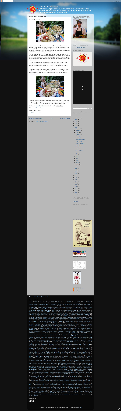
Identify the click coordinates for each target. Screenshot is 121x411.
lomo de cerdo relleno (55, 347)
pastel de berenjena (32, 363)
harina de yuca (77, 340)
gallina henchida (51, 337)
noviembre (78, 130)
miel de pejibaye (71, 353)
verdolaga (76, 391)
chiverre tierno (43, 321)
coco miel (66, 322)
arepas (77, 303)
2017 (76, 175)
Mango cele (42, 349)
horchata (50, 343)
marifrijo (68, 351)
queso (70, 375)
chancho (53, 317)
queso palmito (48, 376)
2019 (76, 171)
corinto (77, 324)
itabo (62, 344)
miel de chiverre (79, 352)
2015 (76, 179)
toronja (38, 388)
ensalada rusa (53, 331)
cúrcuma (76, 326)
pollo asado (46, 372)
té (45, 387)
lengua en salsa (81, 345)
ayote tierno (51, 308)
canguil (37, 314)
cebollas (61, 315)
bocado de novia (69, 310)
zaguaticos (56, 394)
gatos (81, 337)
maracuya (45, 351)
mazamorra (36, 352)
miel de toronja (78, 353)
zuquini (35, 395)
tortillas (77, 390)
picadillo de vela (79, 367)
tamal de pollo (86, 384)
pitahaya (88, 369)
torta (61, 388)
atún (36, 308)
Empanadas (32, 329)
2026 (76, 119)
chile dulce (35, 319)
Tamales (43, 386)
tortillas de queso (84, 390)
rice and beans (79, 377)
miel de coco (85, 352)
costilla (86, 324)
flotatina (30, 334)
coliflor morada (50, 324)
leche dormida (63, 345)
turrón (46, 391)
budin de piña (74, 311)
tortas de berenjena (57, 390)
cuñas (68, 326)
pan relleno (32, 360)
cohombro (87, 322)
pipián (84, 369)
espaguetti (81, 331)
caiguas (43, 313)
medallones (42, 352)
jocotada (84, 344)
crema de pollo (55, 325)
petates (74, 366)
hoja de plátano (54, 341)
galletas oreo (38, 337)
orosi (74, 356)
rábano (59, 376)
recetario (30, 377)
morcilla (47, 355)
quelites (60, 373)
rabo (67, 376)
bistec (53, 310)
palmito (31, 357)
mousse (64, 355)
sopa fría (72, 383)
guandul (66, 338)
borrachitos (88, 310)
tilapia (52, 387)
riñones (84, 377)
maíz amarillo (41, 348)
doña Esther (47, 328)
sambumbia (80, 380)
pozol (30, 373)
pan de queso (48, 359)
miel (62, 352)
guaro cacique (76, 338)
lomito (49, 347)
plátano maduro (69, 370)
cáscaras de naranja (47, 315)
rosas (49, 379)
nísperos (47, 356)
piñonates (70, 369)
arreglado (31, 304)
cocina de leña (45, 322)
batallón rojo (90, 308)
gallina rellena (57, 337)
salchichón (89, 379)
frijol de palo (58, 334)
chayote (69, 317)
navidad (41, 356)
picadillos (32, 369)
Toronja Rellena (52, 388)
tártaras (38, 387)
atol (31, 308)
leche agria (51, 345)
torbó (34, 388)
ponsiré (72, 372)
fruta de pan (66, 335)
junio (77, 156)
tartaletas (34, 387)
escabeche (73, 331)
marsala (83, 351)
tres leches (37, 391)
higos (48, 341)
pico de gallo (46, 369)
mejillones (48, 352)
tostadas (90, 390)
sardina (30, 381)
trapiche (32, 391)
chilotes (80, 319)
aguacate (52, 301)
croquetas (77, 325)
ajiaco (63, 301)
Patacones (67, 364)
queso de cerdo (33, 376)
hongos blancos (38, 343)
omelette (66, 356)
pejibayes (89, 364)
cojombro (31, 324)
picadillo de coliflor (41, 367)
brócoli (30, 311)
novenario (52, 356)
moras (43, 355)
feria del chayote (64, 332)
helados (90, 340)
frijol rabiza (64, 334)
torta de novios (33, 390)
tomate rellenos (76, 387)
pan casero (53, 357)
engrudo (74, 329)
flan (69, 332)
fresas (39, 334)
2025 (76, 121)
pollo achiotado (34, 372)
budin (43, 311)
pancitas (44, 360)
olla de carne (61, 356)
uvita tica (58, 391)
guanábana (61, 338)
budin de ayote (60, 311)
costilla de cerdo (37, 325)
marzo (77, 162)
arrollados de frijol (42, 304)
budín (48, 311)
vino (57, 392)
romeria (32, 379)
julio (77, 154)
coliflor (44, 324)
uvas (54, 391)
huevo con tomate (68, 343)
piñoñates (76, 369)
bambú (65, 308)
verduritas (86, 391)
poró (77, 372)
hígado (44, 341)
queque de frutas (82, 373)
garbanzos (74, 337)
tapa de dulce (83, 386)
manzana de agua (78, 349)
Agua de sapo (46, 301)
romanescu (90, 377)
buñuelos (80, 311)
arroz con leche (55, 305)
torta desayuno (45, 390)
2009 (76, 190)
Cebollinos (66, 315)
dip (88, 326)
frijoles (69, 334)
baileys (61, 308)
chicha (45, 318)
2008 (76, 192)
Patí (75, 364)
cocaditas (31, 322)
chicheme (77, 318)
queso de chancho (40, 376)
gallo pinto (63, 337)
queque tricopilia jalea (58, 375)
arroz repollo (75, 307)
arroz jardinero (68, 307)
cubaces (45, 326)
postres (87, 372)
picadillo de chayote (32, 367)
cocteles (76, 322)
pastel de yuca (82, 363)
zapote (76, 394)
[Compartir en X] (59, 106)
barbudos (84, 308)
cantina (41, 314)
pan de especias (82, 357)
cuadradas (88, 325)
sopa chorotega (71, 381)
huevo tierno (80, 343)
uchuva (50, 391)
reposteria (55, 377)
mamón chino (87, 348)
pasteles (30, 364)
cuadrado (31, 326)
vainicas (63, 391)
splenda (39, 384)
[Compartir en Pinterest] (62, 106)
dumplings (60, 328)
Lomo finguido (63, 347)
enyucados (68, 331)
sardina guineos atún (36, 381)
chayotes (83, 317)
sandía (85, 380)
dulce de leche (54, 328)
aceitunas (31, 301)
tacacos (55, 384)
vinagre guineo (45, 392)
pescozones (60, 366)
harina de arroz (62, 340)
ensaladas (60, 331)
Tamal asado (64, 384)
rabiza (64, 376)
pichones (41, 369)
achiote (35, 301)
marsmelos (88, 351)
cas (37, 315)
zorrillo (89, 394)
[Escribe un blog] (58, 106)
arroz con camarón (77, 304)
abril (77, 160)
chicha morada (50, 318)
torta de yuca (39, 390)
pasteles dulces (52, 364)
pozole (34, 373)
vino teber (61, 392)
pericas (49, 366)
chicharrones (71, 318)
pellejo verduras (79, 150)
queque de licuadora (34, 375)
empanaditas (69, 329)
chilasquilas (87, 318)
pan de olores (40, 359)
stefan (43, 384)
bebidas (33, 310)
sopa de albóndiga (78, 381)
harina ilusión (84, 340)
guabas (51, 338)
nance (77, 355)
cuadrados (36, 326)
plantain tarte (49, 370)
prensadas (39, 373)
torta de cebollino (73, 388)
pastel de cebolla (40, 363)
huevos (85, 343)
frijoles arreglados (77, 334)
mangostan (48, 349)
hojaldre (60, 341)
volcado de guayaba (70, 392)
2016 (76, 177)
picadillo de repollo (64, 367)
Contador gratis (75, 201)
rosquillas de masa (71, 379)
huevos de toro (37, 344)
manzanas (39, 351)
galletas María (31, 337)
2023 (76, 125)
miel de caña (73, 352)
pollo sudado (58, 372)
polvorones (64, 372)
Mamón (82, 348)
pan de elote (74, 357)
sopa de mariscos (44, 383)
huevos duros (44, 344)
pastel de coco (47, 363)
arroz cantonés (54, 304)
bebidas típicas (40, 310)
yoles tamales (88, 392)
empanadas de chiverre (52, 329)
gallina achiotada (44, 337)
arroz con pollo (34, 307)
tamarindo (78, 386)
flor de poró (83, 332)
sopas (30, 384)
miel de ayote (66, 352)
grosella (47, 338)
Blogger (80, 407)
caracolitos (51, 314)
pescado (54, 366)
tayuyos (42, 387)
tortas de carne (64, 390)
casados (41, 315)
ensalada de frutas (37, 331)
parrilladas (57, 361)
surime (47, 384)
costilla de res (44, 325)
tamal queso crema (36, 386)
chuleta (72, 321)
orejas (71, 356)
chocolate (49, 321)
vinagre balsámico (38, 392)
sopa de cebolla (86, 381)
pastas (71, 361)
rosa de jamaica (44, 379)
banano (72, 308)
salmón (32, 380)
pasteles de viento (45, 364)
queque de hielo (89, 373)
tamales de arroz (50, 386)
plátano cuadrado (61, 370)
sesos (49, 381)
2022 (76, 127)
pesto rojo (66, 366)
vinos (65, 392)
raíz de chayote (73, 376)
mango (36, 349)
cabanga (89, 311)
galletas (79, 335)
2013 (76, 183)
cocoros (71, 322)
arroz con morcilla (73, 305)
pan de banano (61, 357)
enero (77, 165)
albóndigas (68, 301)
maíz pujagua (66, 348)
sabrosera (78, 379)
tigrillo (48, 387)
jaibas (70, 344)
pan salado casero (39, 360)
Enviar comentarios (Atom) (41, 121)
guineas (38, 340)
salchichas (83, 379)
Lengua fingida (87, 345)
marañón (56, 351)
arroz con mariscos (64, 305)
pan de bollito (68, 357)
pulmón (52, 373)
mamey (78, 348)
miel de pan (58, 353)
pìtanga (36, 370)
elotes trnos (83, 328)
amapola (51, 303)
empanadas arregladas (42, 329)
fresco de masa (52, 334)
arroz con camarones (86, 304)
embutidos (88, 328)
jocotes (88, 344)
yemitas (77, 392)
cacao (30, 313)
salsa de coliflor (66, 380)
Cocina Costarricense (80, 47)
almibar (88, 301)
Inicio (51, 118)
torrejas (57, 388)
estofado (47, 332)
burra (85, 311)
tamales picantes (65, 386)
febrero (77, 164)
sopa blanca (65, 381)
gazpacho (85, 337)
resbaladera (60, 377)
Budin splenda (54, 311)
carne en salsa (72, 314)
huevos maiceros (51, 344)
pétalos (70, 366)
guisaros (48, 340)
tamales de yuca (58, 386)
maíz (35, 348)
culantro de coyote (62, 326)
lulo (75, 347)
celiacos (80, 315)
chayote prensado (77, 317)
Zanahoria (66, 394)
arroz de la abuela (79, 147)
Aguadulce (58, 301)
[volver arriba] (119, 409)
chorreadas (67, 321)
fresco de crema (45, 334)
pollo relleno (52, 372)
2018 (76, 173)
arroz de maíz (55, 307)
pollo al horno (40, 372)
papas (63, 360)
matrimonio (31, 352)
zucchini (30, 395)
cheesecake (35, 318)
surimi (51, 384)
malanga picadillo (79, 143)
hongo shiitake (88, 341)
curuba (80, 326)
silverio (53, 381)
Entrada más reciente (35, 118)
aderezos (40, 301)
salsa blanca (48, 380)
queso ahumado (75, 375)
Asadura (90, 307)
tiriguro (55, 387)
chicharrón (56, 318)
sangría (89, 380)
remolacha (36, 377)
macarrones (88, 347)
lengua (68, 345)
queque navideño (51, 375)
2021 (76, 168)
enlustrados (80, 329)
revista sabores (72, 377)
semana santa (44, 381)
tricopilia (42, 391)
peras (46, 366)
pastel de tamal (68, 363)
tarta (30, 387)
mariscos (78, 351)
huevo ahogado (61, 343)
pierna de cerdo (59, 369)
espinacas (31, 332)
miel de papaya (64, 353)
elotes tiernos (76, 328)
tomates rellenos (87, 387)
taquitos (89, 386)
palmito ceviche (37, 357)
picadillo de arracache (86, 366)
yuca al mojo (36, 394)
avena (41, 308)
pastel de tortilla (74, 363)
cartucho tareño (32, 315)
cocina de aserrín (37, 322)
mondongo (40, 107)
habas (57, 340)
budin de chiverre (68, 311)
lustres (78, 347)
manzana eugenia (86, 349)
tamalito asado (71, 386)
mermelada (56, 352)
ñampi (56, 356)
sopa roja (88, 383)
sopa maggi (78, 383)
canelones (31, 314)
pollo (90, 370)
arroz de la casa (49, 307)
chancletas (59, 317)
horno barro (55, 343)
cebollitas (72, 315)
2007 (76, 194)
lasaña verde (42, 345)
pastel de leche (54, 363)
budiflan (39, 311)
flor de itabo (75, 332)
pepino (41, 366)
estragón (51, 332)
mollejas (31, 355)
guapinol (70, 338)
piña (65, 369)
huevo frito (75, 343)
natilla (36, 356)
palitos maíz (83, 356)
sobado (57, 381)
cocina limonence (54, 322)
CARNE (66, 314)
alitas (79, 301)
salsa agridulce (41, 380)
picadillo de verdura (87, 367)
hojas (64, 341)
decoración (85, 326)
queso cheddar (83, 375)
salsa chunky (54, 380)
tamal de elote (71, 384)
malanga (73, 348)
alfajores (75, 301)
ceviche (35, 107)
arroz (47, 304)
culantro (55, 326)
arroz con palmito (81, 305)
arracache (83, 303)
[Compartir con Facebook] (60, 106)
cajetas (54, 313)
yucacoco (42, 394)
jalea (80, 344)
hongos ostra (45, 343)
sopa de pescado (59, 383)
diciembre (78, 128)
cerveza (32, 317)
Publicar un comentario (36, 112)
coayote (84, 321)
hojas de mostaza (69, 341)
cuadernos (83, 325)
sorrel (36, 384)
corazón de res (71, 324)
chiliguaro (75, 319)
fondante (34, 334)
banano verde (78, 308)
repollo (43, 377)
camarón (66, 313)
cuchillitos (50, 326)
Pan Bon (48, 357)
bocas (74, 310)
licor (36, 347)
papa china (58, 360)
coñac (65, 324)
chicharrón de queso (63, 318)
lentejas (31, 347)
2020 (76, 170)
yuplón (51, 394)
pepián (38, 366)
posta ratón (82, 372)
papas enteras (76, 360)
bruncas (35, 311)
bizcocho (58, 310)
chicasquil (40, 318)
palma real (88, 356)
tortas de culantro (72, 390)
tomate (64, 387)
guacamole (56, 338)
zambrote (61, 394)
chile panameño (48, 319)
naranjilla (31, 356)
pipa (80, 369)
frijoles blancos (84, 334)
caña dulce (46, 314)
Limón (45, 347)
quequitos (66, 375)
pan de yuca (61, 359)
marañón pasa (62, 351)
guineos (43, 340)
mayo (77, 158)
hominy (83, 341)
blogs (64, 310)
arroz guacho (62, 307)
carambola (57, 314)
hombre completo (77, 341)
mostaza (52, 355)
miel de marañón (51, 353)
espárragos (88, 331)
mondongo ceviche (79, 148)
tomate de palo (70, 387)
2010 (76, 188)
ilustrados (57, 344)
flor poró (89, 332)
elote (71, 328)
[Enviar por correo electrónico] (56, 106)
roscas (53, 379)
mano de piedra (65, 349)
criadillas (72, 325)
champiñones (45, 317)
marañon (50, 351)
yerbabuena (82, 392)
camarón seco (75, 313)
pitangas (39, 370)
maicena (31, 348)
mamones (31, 349)
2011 (76, 186)
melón (52, 352)
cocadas (88, 321)
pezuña (79, 366)
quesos (54, 376)
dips (36, 328)
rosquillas (64, 379)
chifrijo (82, 318)
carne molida (87, 314)
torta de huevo (80, 388)
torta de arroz (66, 388)
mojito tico (88, 353)
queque (66, 373)
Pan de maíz (89, 357)
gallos (69, 337)
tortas (51, 390)
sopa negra (83, 383)
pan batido (43, 357)
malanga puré (78, 141)
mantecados (71, 349)
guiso (53, 340)
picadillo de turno (72, 367)
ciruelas (80, 321)
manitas (60, 349)
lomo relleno (70, 347)
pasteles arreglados (37, 364)
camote (88, 313)
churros (76, 321)
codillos (82, 322)
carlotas (61, 314)
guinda (34, 340)
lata (46, 345)
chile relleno (56, 319)
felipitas (59, 332)
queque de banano (74, 373)
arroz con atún (60, 304)
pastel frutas (88, 363)
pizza (44, 370)
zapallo (72, 394)
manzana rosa (32, 351)
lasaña (37, 345)
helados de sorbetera (35, 341)
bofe (80, 310)
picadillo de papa (56, 367)
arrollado (35, 304)
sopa (60, 381)
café (34, 313)
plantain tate (55, 370)
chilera (62, 319)
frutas (72, 336)
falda (55, 332)
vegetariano (69, 391)
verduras (81, 391)
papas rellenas (87, 360)
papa (54, 360)
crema (50, 325)
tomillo (30, 388)
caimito (48, 313)
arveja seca (80, 307)
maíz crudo (53, 348)
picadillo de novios (48, 367)
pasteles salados (60, 364)
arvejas (85, 307)
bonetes (83, 310)
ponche (68, 372)
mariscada (73, 351)
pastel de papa (61, 363)
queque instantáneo (42, 375)
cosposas (81, 324)
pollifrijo (86, 370)
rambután (80, 376)
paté (72, 364)
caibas (38, 313)
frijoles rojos (49, 335)
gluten (43, 338)
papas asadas (69, 360)
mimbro (83, 353)
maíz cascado (47, 348)
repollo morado (49, 377)
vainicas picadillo (79, 135)
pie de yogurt (52, 369)
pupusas (56, 373)
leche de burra (56, 345)
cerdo (86, 315)
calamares (61, 313)
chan (49, 317)
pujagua (48, 373)
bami (68, 308)
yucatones (47, 394)
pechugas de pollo (81, 364)
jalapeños (75, 344)
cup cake (71, 326)
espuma (43, 332)
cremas (67, 325)
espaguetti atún (78, 145)
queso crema (89, 375)
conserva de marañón (58, 324)
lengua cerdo (75, 345)
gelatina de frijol (34, 338)
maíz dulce (59, 348)
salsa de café (60, 380)
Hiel (41, 341)
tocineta (59, 387)
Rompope (37, 379)
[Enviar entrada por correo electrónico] (54, 105)
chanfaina (64, 317)
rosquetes (58, 379)
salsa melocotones (74, 380)
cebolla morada (55, 315)
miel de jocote (36, 353)
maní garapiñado (54, 349)
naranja (82, 355)
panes (49, 360)
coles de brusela (38, 324)
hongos (31, 343)
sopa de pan (51, 383)
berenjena (47, 310)
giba (39, 338)
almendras (84, 301)
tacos (59, 384)
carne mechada (80, 314)
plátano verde (79, 370)
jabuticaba (66, 344)
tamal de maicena (78, 384)
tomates (82, 387)
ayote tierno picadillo (80, 139)
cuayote (40, 326)
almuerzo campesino (44, 303)
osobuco (78, 356)
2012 (76, 184)
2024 (76, 123)
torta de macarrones (88, 388)
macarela (82, 347)
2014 (76, 181)
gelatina (90, 337)
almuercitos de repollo (33, 303)
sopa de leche (36, 383)
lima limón (40, 347)
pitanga (31, 370)
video (91, 391)
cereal (90, 315)
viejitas (32, 392)
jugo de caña (31, 345)
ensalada (85, 329)
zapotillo (80, 394)
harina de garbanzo (70, 340)
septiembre (78, 134)
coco (61, 322)
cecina (76, 315)
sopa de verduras (66, 383)
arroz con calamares (68, 304)
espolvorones (38, 332)
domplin (41, 328)
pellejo (33, 366)
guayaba (83, 338)
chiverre (36, 321)
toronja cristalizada (44, 388)
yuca (30, 394)
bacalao (57, 308)
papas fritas (82, 360)
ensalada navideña (45, 331)
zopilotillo (85, 394)
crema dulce (61, 325)
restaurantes (66, 377)
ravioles (89, 376)
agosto (77, 153)
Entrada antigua (65, 118)
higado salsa (78, 137)
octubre (77, 132)
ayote (44, 308)
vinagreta (52, 392)
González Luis (78, 290)
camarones (82, 313)
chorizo (60, 321)
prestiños (43, 373)
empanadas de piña (61, 329)
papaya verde (45, 361)
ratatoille (85, 376)
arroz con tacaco (42, 307)
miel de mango (44, 353)
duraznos (66, 328)
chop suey (54, 321)
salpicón (36, 380)
